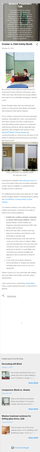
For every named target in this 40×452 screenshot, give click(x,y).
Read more (33, 383)
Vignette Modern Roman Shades (14, 132)
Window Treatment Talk (20, 5)
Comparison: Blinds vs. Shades (16, 390)
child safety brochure (26, 181)
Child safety (11, 297)
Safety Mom (30, 283)
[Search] (37, 4)
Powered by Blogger (21, 448)
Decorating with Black (12, 364)
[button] (37, 44)
